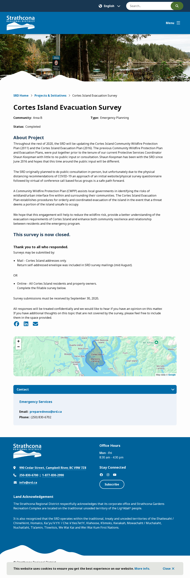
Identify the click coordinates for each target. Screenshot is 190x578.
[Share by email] (35, 323)
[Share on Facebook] (16, 323)
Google (172, 374)
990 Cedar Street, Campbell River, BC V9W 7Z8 (52, 468)
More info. (142, 569)
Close (167, 569)
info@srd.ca (28, 482)
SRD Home (21, 95)
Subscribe (112, 484)
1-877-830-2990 (53, 475)
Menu (170, 23)
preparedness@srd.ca (46, 412)
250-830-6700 (28, 475)
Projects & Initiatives (50, 95)
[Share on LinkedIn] (26, 323)
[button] (18, 341)
